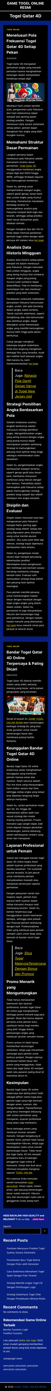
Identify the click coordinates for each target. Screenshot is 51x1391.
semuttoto (8, 1365)
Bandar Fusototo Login (15, 1329)
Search (7, 1226)
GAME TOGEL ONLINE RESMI (30, 1386)
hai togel (39, 240)
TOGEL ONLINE (13, 30)
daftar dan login (27, 1340)
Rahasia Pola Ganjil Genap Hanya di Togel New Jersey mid (26, 386)
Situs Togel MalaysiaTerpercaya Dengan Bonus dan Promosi (30, 963)
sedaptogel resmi (12, 1358)
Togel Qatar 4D (27, 165)
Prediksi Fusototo (12, 1333)
